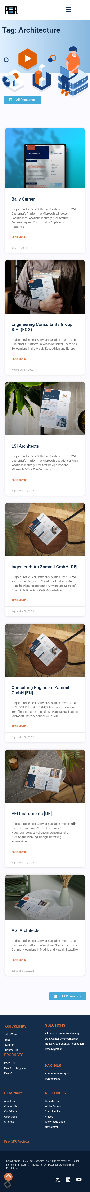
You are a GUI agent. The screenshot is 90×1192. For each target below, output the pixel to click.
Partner (53, 1065)
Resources (55, 1093)
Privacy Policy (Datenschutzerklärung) (52, 1164)
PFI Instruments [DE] (32, 813)
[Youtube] (79, 1179)
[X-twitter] (57, 1179)
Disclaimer (12, 1168)
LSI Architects (25, 446)
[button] (7, 1184)
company (13, 1093)
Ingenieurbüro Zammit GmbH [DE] (44, 566)
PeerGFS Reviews (17, 1142)
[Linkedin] (68, 1179)
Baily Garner (23, 199)
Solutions (55, 1025)
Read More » (20, 237)
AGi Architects (26, 930)
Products (13, 1055)
